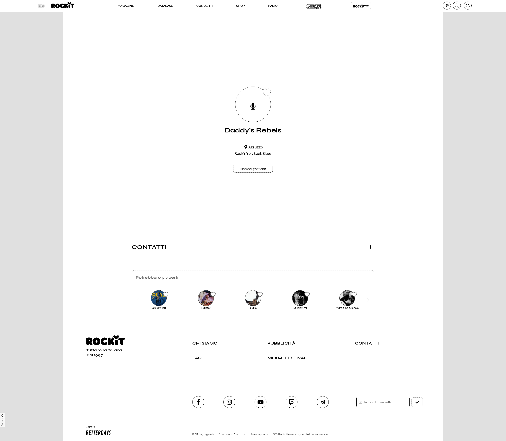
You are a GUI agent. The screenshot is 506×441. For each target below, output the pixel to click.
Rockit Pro (361, 6)
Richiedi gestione (253, 169)
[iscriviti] (417, 402)
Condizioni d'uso (229, 434)
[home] (62, 6)
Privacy (2, 421)
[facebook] (198, 402)
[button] (138, 300)
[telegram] (323, 402)
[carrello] (447, 5)
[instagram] (229, 402)
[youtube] (260, 402)
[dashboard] (468, 5)
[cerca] (457, 5)
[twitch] (291, 402)
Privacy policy (259, 434)
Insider (314, 6)
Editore (88, 428)
